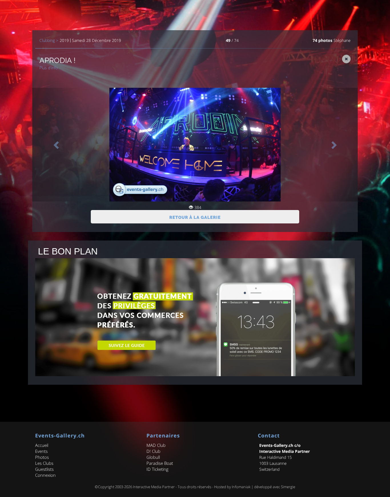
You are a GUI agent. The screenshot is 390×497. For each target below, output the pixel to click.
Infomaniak (241, 486)
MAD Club (156, 445)
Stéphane (342, 40)
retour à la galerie (195, 217)
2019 (64, 40)
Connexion (45, 475)
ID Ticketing (157, 469)
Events (41, 451)
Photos (42, 457)
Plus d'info (48, 67)
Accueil (41, 445)
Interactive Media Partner (154, 486)
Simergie (288, 486)
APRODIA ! (57, 60)
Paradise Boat (159, 463)
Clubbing (47, 40)
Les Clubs (44, 463)
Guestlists (44, 469)
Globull (153, 457)
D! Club (153, 451)
